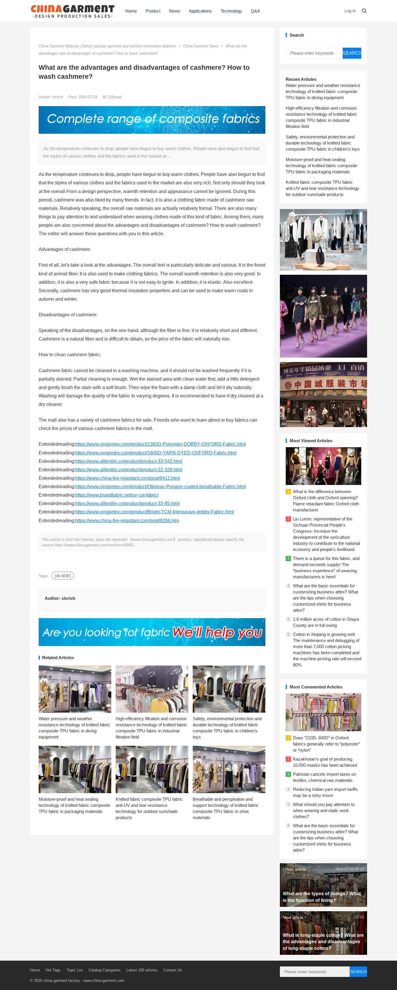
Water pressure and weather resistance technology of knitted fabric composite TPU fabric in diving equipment (323, 91)
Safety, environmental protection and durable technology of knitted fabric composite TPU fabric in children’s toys (323, 142)
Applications (200, 10)
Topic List (75, 970)
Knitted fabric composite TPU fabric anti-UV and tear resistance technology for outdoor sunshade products (322, 188)
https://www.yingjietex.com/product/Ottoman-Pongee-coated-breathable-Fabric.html (160, 486)
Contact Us (172, 970)
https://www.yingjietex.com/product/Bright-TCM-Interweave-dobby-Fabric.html (154, 511)
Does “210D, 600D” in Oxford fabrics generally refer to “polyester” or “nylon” (326, 743)
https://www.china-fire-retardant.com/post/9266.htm (127, 520)
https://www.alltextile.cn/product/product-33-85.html (127, 503)
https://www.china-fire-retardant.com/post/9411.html (127, 478)
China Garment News (201, 46)
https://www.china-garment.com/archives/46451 (94, 545)
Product (153, 10)
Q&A (255, 10)
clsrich (58, 97)
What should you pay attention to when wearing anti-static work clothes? (324, 810)
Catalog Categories (105, 970)
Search (352, 53)
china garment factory (61, 980)
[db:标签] (63, 575)
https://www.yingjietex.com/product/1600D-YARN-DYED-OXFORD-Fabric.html (156, 452)
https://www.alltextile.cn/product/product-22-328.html (128, 469)
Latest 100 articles (142, 970)
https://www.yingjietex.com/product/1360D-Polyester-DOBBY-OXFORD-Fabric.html (160, 444)
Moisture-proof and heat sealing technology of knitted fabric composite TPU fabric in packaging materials (74, 805)
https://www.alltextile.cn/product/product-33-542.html (128, 461)
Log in (350, 10)
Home (131, 10)
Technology (231, 10)
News (174, 10)
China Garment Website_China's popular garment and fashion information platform (107, 46)
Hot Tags (53, 970)
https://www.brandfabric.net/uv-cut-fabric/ (116, 495)
